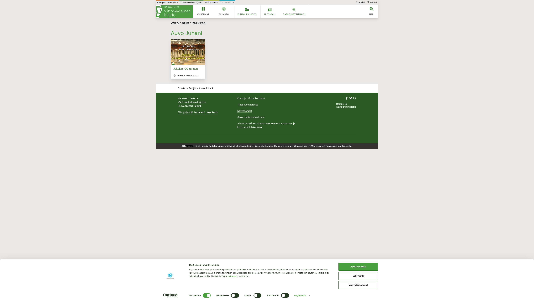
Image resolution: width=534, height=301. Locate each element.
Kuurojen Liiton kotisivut (251, 98)
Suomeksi (360, 2)
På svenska (372, 2)
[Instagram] (354, 98)
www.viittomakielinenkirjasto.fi (236, 146)
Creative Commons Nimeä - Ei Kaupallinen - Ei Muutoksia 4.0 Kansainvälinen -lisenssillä (308, 146)
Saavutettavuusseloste (250, 117)
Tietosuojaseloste (247, 104)
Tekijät (185, 22)
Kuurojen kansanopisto (167, 2)
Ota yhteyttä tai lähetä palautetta (198, 112)
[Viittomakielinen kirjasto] (174, 11)
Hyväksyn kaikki (358, 266)
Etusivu (175, 22)
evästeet (232, 276)
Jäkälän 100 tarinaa (185, 69)
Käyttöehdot (244, 111)
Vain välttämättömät (358, 285)
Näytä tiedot (300, 295)
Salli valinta (358, 276)
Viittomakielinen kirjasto (191, 2)
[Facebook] (346, 98)
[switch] (235, 295)
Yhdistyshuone (211, 2)
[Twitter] (350, 98)
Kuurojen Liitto (227, 2)
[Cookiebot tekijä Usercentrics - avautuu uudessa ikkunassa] (170, 295)
